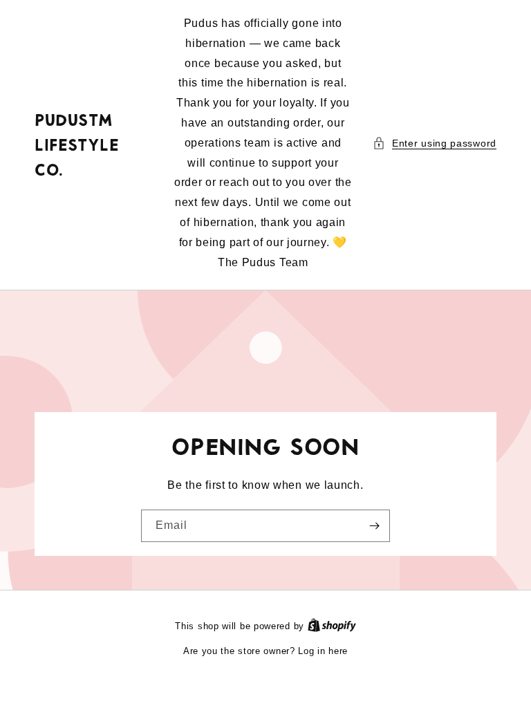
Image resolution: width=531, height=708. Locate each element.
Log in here (323, 651)
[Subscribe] (374, 526)
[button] (434, 143)
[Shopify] (332, 626)
